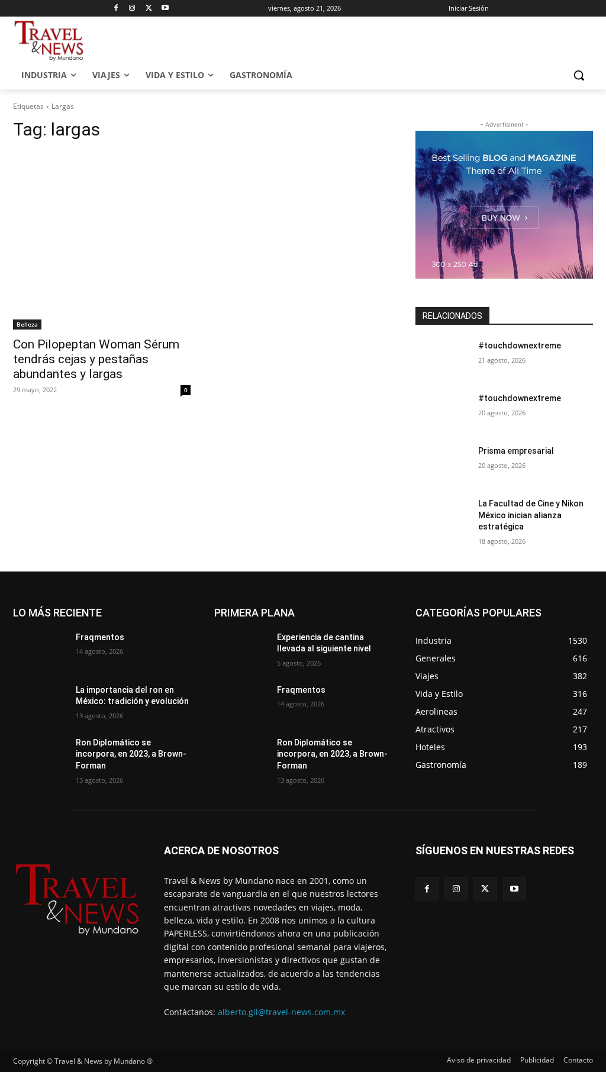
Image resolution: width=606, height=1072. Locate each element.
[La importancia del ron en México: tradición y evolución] (39, 703)
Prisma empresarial (516, 451)
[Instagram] (132, 8)
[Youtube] (165, 8)
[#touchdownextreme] (442, 358)
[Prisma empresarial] (442, 464)
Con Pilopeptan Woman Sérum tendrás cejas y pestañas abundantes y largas (96, 359)
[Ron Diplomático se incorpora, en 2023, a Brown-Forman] (39, 755)
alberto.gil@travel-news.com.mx (281, 1012)
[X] (149, 8)
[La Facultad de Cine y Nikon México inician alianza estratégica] (442, 516)
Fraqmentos (100, 637)
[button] (579, 75)
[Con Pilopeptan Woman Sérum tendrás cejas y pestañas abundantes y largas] (102, 241)
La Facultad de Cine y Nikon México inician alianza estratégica (531, 515)
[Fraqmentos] (39, 650)
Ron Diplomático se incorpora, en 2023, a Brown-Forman (131, 754)
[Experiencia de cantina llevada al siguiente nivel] (240, 650)
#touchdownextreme (519, 345)
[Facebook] (116, 8)
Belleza (27, 324)
